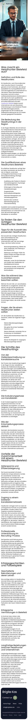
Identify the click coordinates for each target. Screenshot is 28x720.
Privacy (10, 715)
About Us (5, 715)
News (14, 703)
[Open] (23, 3)
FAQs (20, 703)
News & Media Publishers (10, 39)
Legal (20, 715)
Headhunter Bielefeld (7, 103)
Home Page (7, 703)
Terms (15, 715)
